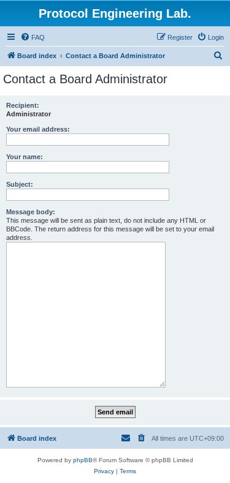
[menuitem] (32, 37)
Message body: (30, 211)
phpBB (83, 460)
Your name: (24, 156)
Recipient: (22, 105)
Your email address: (38, 129)
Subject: (19, 184)
